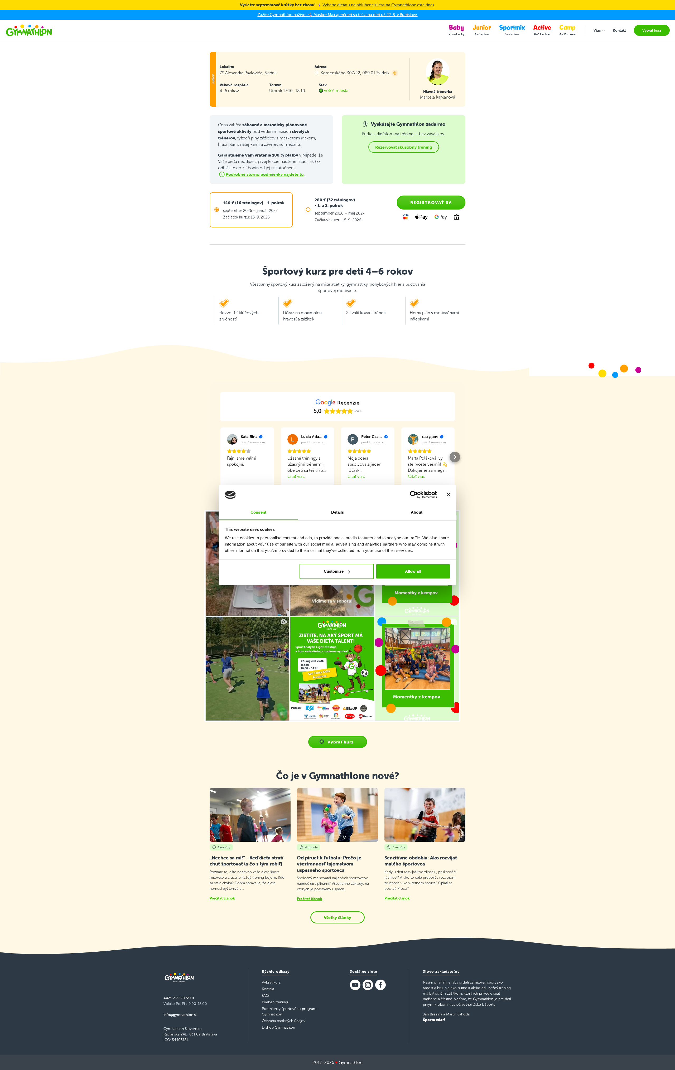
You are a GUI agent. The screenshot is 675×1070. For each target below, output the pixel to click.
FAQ (265, 996)
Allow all (413, 571)
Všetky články (337, 917)
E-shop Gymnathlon (278, 1027)
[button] (220, 457)
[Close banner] (448, 495)
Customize (334, 571)
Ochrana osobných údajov (283, 1021)
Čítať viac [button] (296, 476)
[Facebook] (380, 985)
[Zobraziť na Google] (232, 439)
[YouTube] (355, 985)
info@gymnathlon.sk (180, 1014)
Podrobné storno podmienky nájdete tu (265, 174)
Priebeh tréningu (275, 1002)
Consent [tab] (258, 512)
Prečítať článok (222, 898)
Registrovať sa (431, 202)
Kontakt (268, 989)
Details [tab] (337, 512)
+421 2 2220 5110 (178, 998)
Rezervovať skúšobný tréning (403, 147)
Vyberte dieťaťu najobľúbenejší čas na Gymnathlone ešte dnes (378, 4)
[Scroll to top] (663, 1058)
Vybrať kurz (340, 742)
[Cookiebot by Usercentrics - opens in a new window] (414, 495)
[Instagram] (368, 985)
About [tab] (416, 512)
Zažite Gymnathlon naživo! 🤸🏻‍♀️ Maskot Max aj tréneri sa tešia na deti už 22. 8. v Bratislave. (338, 14)
